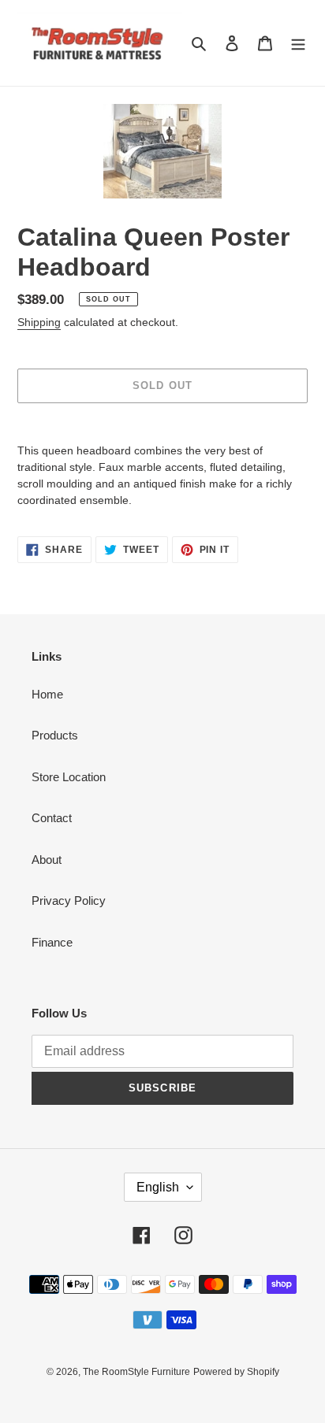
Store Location (69, 777)
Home (47, 694)
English (157, 1187)
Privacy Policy (69, 900)
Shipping (39, 322)
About (47, 859)
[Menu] (298, 43)
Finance (52, 942)
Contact (52, 818)
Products (55, 735)
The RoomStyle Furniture (136, 1371)
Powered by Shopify (236, 1371)
